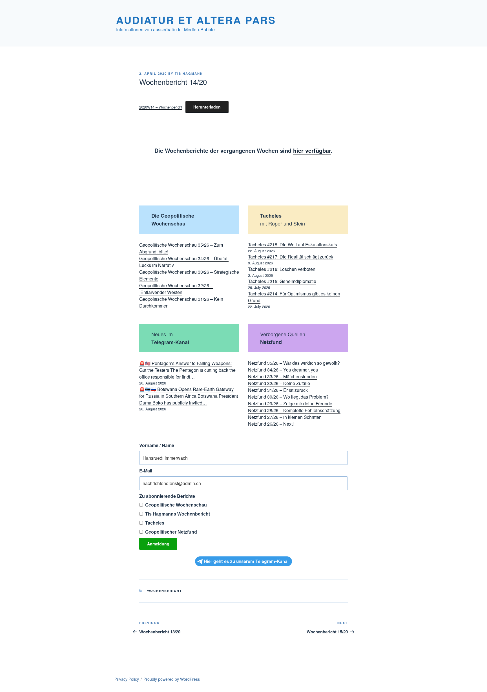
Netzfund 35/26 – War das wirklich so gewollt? (294, 363)
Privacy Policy (126, 679)
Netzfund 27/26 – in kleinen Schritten (285, 417)
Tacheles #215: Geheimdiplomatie (282, 281)
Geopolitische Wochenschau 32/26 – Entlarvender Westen (176, 288)
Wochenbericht (164, 591)
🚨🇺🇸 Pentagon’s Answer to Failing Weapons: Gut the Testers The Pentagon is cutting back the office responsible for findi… (187, 370)
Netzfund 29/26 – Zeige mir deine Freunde (290, 403)
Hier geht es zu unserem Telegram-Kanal (246, 561)
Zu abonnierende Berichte (167, 496)
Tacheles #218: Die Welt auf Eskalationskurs (292, 244)
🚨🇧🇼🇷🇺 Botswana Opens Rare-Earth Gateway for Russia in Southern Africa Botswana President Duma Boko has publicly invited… (188, 396)
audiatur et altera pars (196, 19)
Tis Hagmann (189, 73)
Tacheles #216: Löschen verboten (281, 269)
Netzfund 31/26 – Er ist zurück (278, 390)
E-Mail (145, 470)
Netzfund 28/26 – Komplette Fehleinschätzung (294, 410)
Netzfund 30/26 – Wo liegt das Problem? (288, 396)
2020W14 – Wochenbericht (160, 107)
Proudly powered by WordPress (171, 679)
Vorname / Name (156, 445)
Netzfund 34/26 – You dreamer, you (283, 369)
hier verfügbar (312, 150)
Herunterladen (207, 107)
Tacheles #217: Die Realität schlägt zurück (290, 256)
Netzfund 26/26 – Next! (271, 424)
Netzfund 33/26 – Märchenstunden (282, 376)
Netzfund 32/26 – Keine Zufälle (279, 383)
